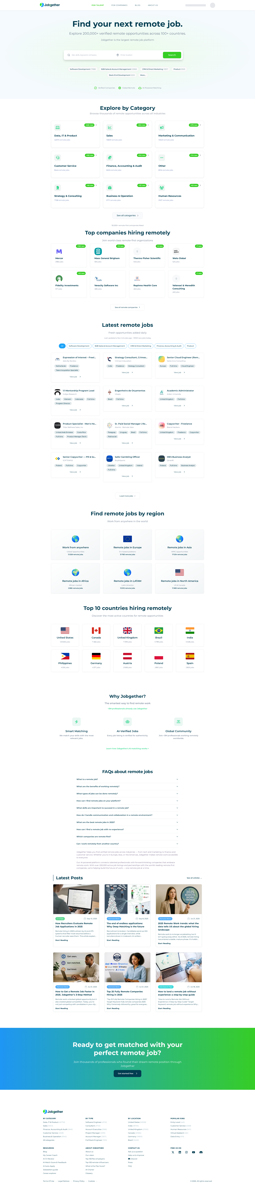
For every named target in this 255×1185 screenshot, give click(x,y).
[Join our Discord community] (201, 1152)
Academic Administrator (180, 390)
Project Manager (95, 1133)
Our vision (90, 1155)
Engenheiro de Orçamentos (130, 390)
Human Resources (181, 1129)
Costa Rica (81, 432)
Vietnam (67, 399)
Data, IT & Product (54, 1122)
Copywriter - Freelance (179, 424)
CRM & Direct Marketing (140, 346)
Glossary (89, 1173)
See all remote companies (126, 307)
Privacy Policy (78, 1181)
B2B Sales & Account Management (110, 346)
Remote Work (114, 919)
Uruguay (123, 432)
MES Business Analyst (179, 457)
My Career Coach (50, 1155)
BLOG (138, 5)
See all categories (126, 215)
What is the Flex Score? (95, 1166)
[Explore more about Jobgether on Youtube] (193, 1152)
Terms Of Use (48, 1181)
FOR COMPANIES (119, 5)
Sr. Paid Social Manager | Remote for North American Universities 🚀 (132, 424)
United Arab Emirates (64, 432)
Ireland (139, 465)
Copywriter (194, 432)
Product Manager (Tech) (76, 437)
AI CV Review (48, 1159)
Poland (59, 465)
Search (172, 55)
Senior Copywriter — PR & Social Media (80, 457)
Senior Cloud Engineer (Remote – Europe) (184, 357)
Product (190, 346)
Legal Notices (63, 1181)
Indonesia (79, 399)
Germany (135, 1137)
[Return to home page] (50, 5)
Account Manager (96, 1137)
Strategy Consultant (136, 366)
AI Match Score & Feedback (54, 1162)
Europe (163, 366)
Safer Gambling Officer (127, 457)
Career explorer (49, 1173)
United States (137, 1122)
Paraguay (112, 432)
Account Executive (96, 1129)
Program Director (63, 403)
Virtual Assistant (179, 1133)
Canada (134, 1133)
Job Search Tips (166, 987)
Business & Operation (55, 1137)
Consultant (93, 1126)
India (110, 366)
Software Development (79, 346)
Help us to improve (136, 1155)
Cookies (91, 1181)
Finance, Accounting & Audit (169, 346)
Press (130, 1162)
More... (143, 75)
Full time (173, 366)
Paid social (112, 437)
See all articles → (194, 878)
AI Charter (90, 1170)
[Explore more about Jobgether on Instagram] (186, 1152)
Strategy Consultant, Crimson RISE (132, 357)
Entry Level (178, 1122)
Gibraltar (111, 465)
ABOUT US (153, 5)
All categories (48, 1140)
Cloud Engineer (187, 366)
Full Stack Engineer (96, 1140)
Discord (134, 1159)
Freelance (74, 366)
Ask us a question (135, 1152)
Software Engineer (96, 1122)
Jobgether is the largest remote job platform (127, 39)
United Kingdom (166, 399)
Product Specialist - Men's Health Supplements (80, 424)
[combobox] (89, 55)
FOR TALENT (98, 5)
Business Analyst (188, 465)
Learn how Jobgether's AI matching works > (127, 748)
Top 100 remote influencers (97, 1162)
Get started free (126, 1073)
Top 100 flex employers (95, 1159)
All (62, 346)
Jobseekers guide (50, 1170)
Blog (45, 1152)
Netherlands (61, 366)
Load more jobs (126, 496)
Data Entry (177, 1137)
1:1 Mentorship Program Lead (78, 390)
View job (73, 377)
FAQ (130, 1166)
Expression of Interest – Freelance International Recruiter (80, 357)
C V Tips (60, 919)
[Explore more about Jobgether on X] (173, 1152)
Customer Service (53, 1133)
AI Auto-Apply (49, 1166)
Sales (48, 1126)
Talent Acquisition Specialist (67, 370)
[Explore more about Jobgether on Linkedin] (180, 1152)
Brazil (110, 399)
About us (89, 1152)
